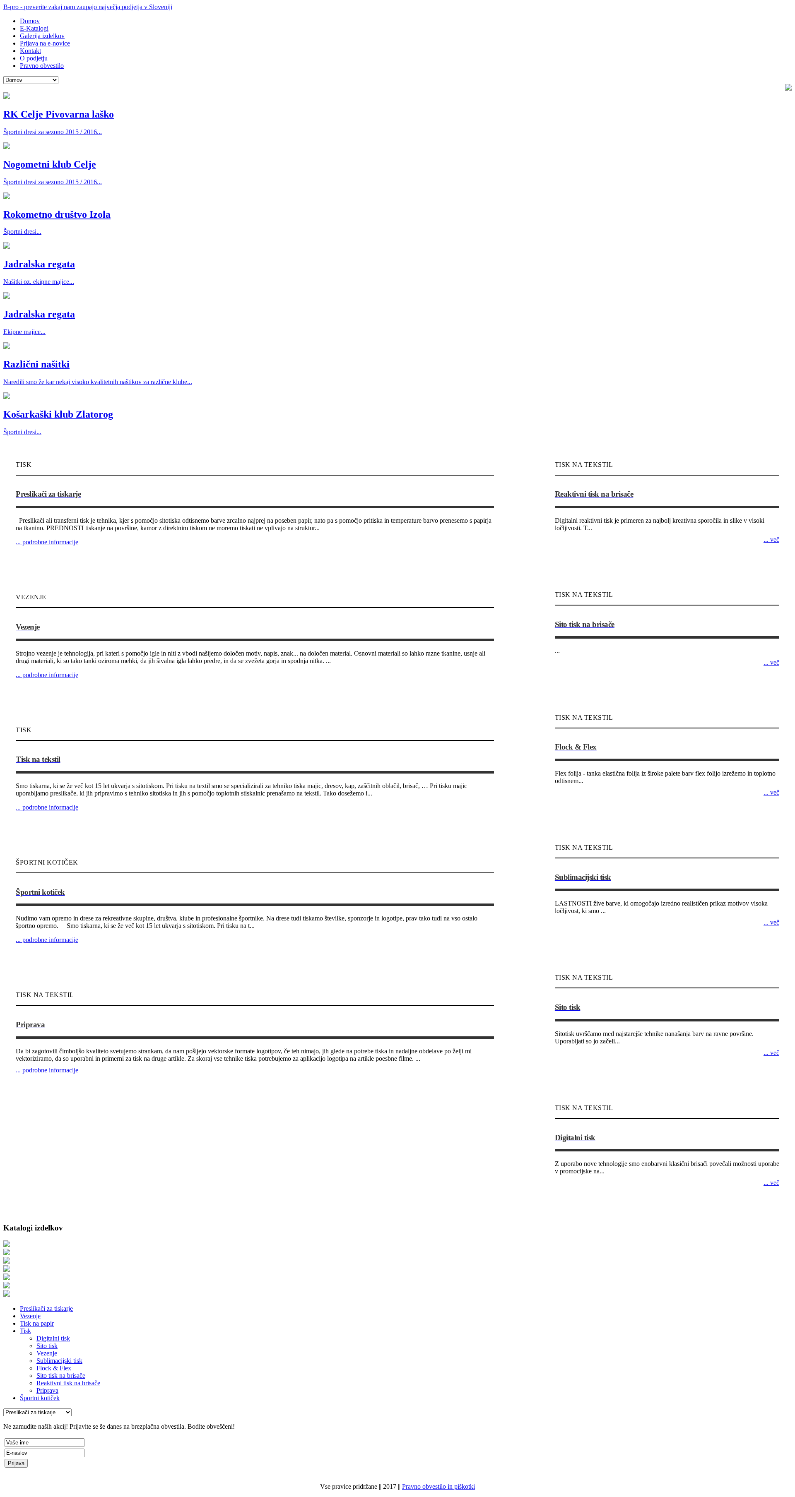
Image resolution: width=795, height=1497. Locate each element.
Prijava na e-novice (45, 43)
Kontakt (30, 50)
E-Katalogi (34, 28)
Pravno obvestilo (42, 65)
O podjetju (34, 58)
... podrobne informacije (47, 541)
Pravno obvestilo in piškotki (438, 1486)
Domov (30, 20)
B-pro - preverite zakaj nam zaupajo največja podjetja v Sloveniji (87, 6)
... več (771, 539)
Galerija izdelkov (42, 35)
